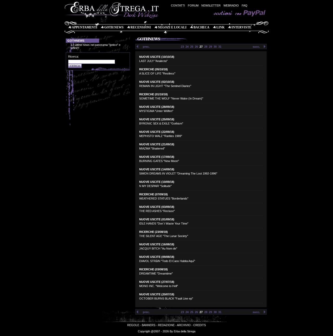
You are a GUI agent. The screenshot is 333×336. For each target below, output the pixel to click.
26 (196, 46)
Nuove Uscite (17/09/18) (156, 156)
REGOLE (133, 325)
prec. (146, 46)
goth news (114, 27)
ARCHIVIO (184, 325)
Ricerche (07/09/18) (153, 194)
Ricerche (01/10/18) (153, 94)
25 (191, 46)
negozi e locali (172, 27)
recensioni (141, 27)
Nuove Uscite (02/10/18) (156, 81)
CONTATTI (178, 5)
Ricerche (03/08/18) (153, 269)
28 (205, 46)
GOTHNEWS (75, 40)
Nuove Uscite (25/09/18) (156, 119)
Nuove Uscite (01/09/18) (156, 219)
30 (215, 46)
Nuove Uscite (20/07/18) (156, 294)
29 (210, 46)
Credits (199, 325)
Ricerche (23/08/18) (153, 231)
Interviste (241, 27)
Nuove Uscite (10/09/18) (156, 181)
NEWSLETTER (211, 5)
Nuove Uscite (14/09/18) (156, 169)
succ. (256, 46)
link (220, 27)
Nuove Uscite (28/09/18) (156, 106)
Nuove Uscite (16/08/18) (156, 244)
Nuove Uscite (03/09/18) (156, 206)
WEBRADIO (231, 5)
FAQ (244, 5)
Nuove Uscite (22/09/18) (156, 131)
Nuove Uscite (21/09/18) (156, 144)
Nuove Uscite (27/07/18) (156, 281)
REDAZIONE (166, 325)
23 (182, 46)
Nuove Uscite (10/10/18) (156, 56)
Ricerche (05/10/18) (153, 69)
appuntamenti (84, 27)
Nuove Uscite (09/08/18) (156, 256)
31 (219, 46)
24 (187, 46)
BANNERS (148, 325)
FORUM (193, 5)
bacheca (201, 27)
